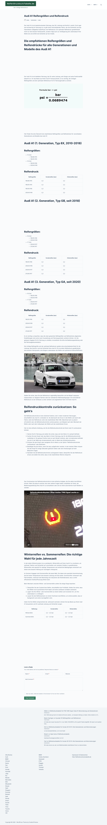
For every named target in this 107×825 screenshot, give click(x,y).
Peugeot (7, 790)
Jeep (6, 773)
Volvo (7, 811)
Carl (45, 741)
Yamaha (41, 769)
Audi (39, 20)
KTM (40, 761)
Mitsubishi (8, 784)
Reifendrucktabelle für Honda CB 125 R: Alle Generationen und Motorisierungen (72, 727)
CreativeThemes (33, 822)
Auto (88, 4)
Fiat (6, 765)
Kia (6, 775)
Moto (95, 4)
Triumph (41, 767)
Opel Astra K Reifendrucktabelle (59, 734)
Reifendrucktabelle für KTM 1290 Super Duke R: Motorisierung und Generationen (74, 711)
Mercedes (8, 780)
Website (67, 674)
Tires (6, 807)
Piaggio (41, 763)
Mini (6, 782)
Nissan (7, 786)
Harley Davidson (44, 757)
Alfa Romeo (8, 755)
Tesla (6, 804)
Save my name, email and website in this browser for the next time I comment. (45, 693)
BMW (6, 759)
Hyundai (7, 771)
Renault (7, 794)
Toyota (7, 809)
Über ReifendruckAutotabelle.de (81, 757)
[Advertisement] (53, 64)
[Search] (101, 4)
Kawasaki (41, 759)
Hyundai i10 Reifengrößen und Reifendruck (68, 718)
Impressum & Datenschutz (80, 755)
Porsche (7, 792)
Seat (6, 796)
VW (6, 813)
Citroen (7, 761)
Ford (6, 767)
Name (27, 674)
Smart (7, 800)
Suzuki (7, 802)
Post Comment (30, 698)
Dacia (7, 763)
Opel (6, 788)
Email (47, 674)
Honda (7, 769)
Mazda (7, 777)
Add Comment (29, 679)
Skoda (7, 798)
